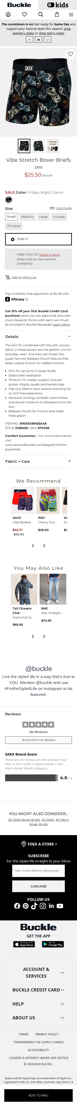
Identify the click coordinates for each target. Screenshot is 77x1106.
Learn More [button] (61, 324)
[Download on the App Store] (24, 944)
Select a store (49, 255)
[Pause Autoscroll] (38, 39)
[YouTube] (60, 906)
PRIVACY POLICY (47, 1034)
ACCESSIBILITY (38, 1050)
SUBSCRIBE (39, 886)
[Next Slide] (47, 39)
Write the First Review (38, 740)
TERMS (24, 1034)
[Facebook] (17, 906)
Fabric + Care (17, 461)
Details (11, 337)
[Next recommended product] (44, 545)
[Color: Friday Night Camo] (8, 199)
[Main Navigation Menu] (71, 15)
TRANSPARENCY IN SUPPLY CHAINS (38, 1042)
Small (11, 217)
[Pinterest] (25, 906)
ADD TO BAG (38, 1095)
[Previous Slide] (29, 39)
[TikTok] (34, 906)
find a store (42, 844)
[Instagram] (42, 906)
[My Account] (8, 14)
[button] (38, 318)
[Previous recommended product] (32, 545)
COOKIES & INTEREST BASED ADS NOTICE (38, 1058)
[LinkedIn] (51, 906)
